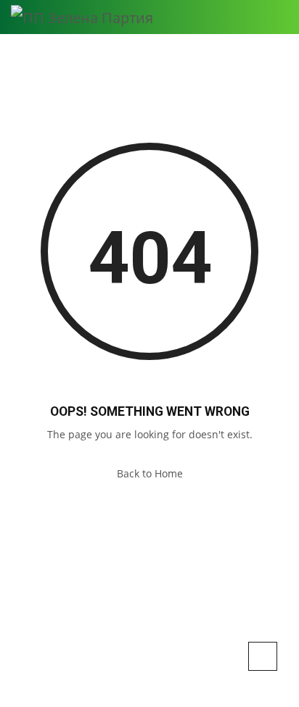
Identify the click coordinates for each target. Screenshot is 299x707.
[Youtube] (180, 659)
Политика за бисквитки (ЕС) (149, 684)
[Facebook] (120, 659)
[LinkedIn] (143, 659)
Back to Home (150, 473)
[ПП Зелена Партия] (82, 17)
